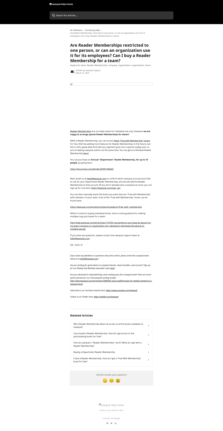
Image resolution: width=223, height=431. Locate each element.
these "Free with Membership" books (132, 140)
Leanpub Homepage (111, 418)
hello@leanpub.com (96, 178)
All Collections (76, 30)
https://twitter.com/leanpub (106, 296)
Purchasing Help (92, 30)
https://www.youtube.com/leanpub (121, 290)
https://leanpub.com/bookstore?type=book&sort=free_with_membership (106, 207)
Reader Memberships (80, 131)
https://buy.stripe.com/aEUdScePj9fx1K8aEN (91, 169)
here (85, 153)
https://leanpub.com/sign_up (105, 188)
